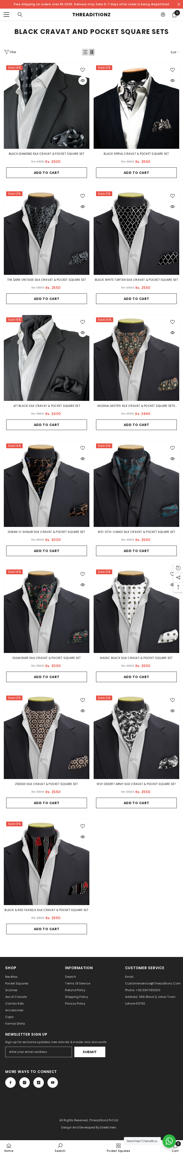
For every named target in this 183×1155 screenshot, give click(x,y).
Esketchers (108, 1127)
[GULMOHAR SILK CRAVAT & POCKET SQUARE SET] (46, 610)
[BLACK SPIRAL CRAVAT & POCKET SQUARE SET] (136, 106)
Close (179, 4)
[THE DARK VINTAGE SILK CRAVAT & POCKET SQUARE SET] (46, 232)
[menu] (6, 14)
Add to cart (47, 172)
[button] (85, 52)
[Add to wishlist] (82, 69)
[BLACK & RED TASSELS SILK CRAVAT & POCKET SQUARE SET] (46, 862)
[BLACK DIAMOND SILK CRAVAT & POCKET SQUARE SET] (46, 106)
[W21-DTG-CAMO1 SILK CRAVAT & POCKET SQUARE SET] (136, 484)
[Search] (20, 14)
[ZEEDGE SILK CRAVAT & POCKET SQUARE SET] (46, 736)
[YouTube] (52, 1082)
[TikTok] (38, 1082)
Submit (90, 1052)
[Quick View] (82, 80)
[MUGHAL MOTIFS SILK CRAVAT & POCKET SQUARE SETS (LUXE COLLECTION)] (136, 358)
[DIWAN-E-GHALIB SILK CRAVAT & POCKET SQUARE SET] (46, 484)
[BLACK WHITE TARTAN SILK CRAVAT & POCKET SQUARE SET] (136, 232)
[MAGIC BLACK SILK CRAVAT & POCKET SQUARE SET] (136, 610)
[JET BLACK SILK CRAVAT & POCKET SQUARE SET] (46, 358)
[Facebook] (10, 1082)
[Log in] (163, 14)
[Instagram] (24, 1082)
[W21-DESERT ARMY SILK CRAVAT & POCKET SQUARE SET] (136, 736)
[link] (60, 1147)
